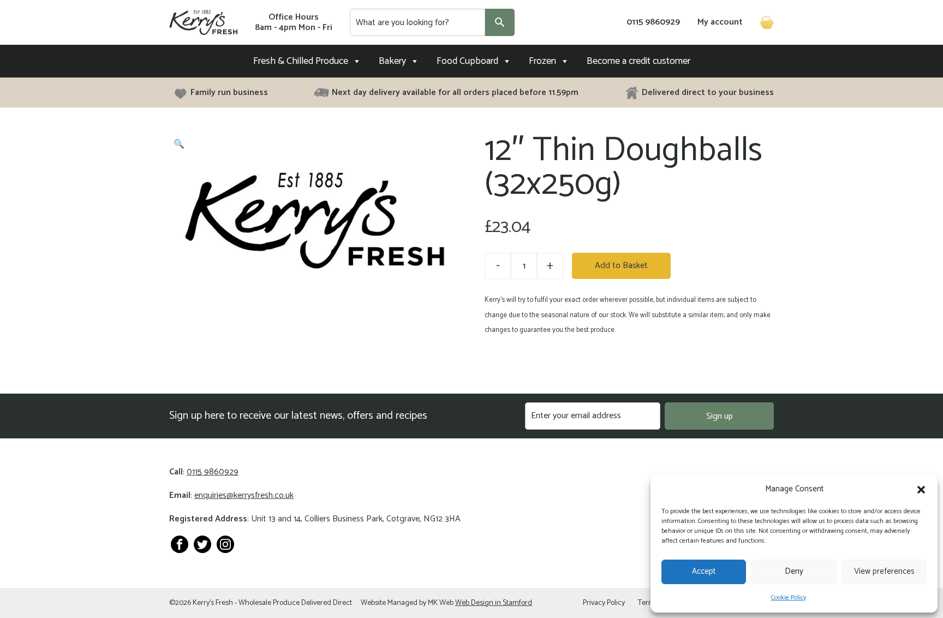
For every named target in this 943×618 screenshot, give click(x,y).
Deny (794, 571)
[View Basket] (762, 22)
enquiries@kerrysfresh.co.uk (244, 495)
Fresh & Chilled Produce (300, 61)
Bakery (392, 61)
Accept (703, 571)
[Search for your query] (500, 22)
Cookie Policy (788, 597)
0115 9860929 (653, 22)
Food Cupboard (467, 61)
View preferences (884, 571)
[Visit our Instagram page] (225, 544)
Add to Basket (621, 265)
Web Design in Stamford (493, 603)
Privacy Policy (604, 603)
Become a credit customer (638, 61)
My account (720, 22)
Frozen (542, 61)
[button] (921, 489)
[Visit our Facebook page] (179, 544)
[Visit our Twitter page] (202, 544)
